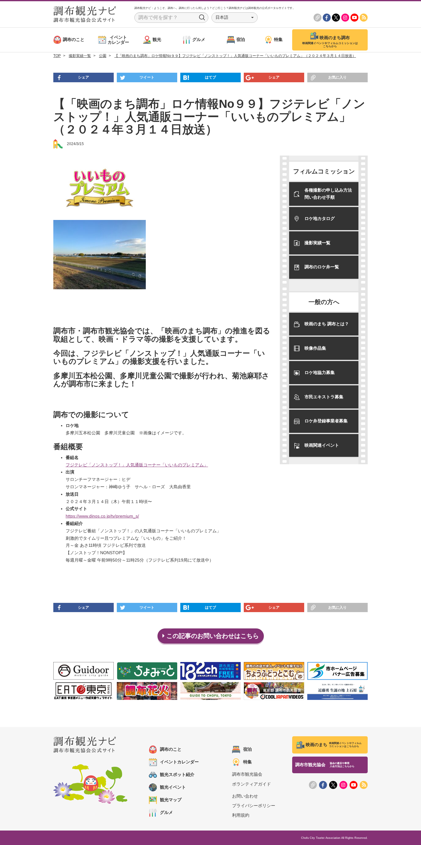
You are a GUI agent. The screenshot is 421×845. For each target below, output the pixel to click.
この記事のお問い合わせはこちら (212, 635)
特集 (247, 761)
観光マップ (171, 799)
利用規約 (240, 815)
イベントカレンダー (179, 761)
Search (202, 17)
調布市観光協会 (247, 774)
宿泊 (247, 749)
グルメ (166, 812)
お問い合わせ (245, 796)
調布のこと (171, 749)
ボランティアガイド (251, 784)
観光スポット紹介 (177, 774)
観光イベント (173, 787)
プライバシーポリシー (253, 805)
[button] (234, 17)
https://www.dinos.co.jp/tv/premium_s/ (102, 516)
